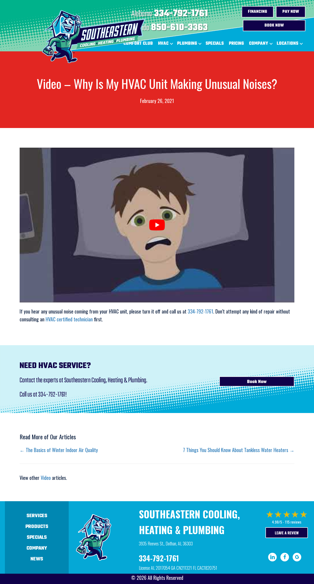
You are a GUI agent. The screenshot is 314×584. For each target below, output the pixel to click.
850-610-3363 (179, 27)
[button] (171, 43)
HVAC (163, 43)
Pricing (236, 43)
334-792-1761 (181, 13)
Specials (215, 43)
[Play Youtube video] (157, 225)
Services (36, 516)
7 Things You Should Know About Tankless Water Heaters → (238, 450)
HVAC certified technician (69, 319)
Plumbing (187, 43)
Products (37, 526)
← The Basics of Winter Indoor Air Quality (59, 450)
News (36, 559)
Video (46, 477)
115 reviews (293, 522)
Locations (287, 43)
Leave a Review (287, 532)
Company (258, 43)
